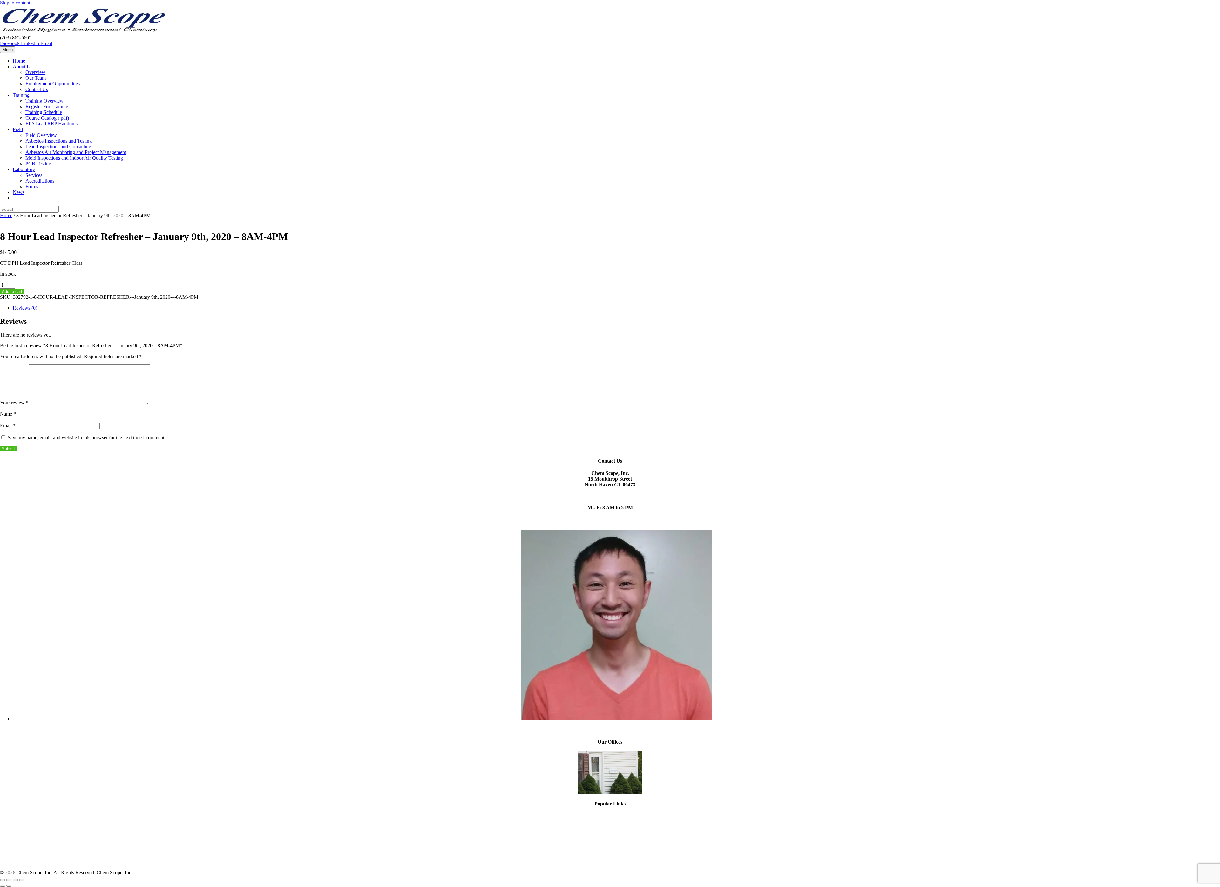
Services (33, 175)
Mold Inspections (610, 827)
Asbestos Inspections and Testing (58, 140)
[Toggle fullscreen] (8, 880)
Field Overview (41, 135)
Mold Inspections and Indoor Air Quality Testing (74, 158)
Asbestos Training (610, 833)
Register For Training (46, 106)
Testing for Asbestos (610, 856)
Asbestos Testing (610, 816)
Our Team (35, 78)
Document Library (610, 861)
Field (18, 129)
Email (8, 425)
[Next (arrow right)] (8, 886)
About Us (22, 66)
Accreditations (39, 180)
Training (21, 95)
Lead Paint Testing (610, 821)
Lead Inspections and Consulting (58, 146)
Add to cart (12, 291)
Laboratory (24, 169)
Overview (35, 72)
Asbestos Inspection (610, 850)
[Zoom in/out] (2, 880)
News (18, 192)
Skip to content (15, 2)
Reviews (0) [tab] (25, 307)
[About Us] (610, 772)
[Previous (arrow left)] (2, 886)
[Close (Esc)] (21, 880)
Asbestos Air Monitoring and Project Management (75, 152)
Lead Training (610, 839)
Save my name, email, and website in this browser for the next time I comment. (87, 437)
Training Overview (44, 100)
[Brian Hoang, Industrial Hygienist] (616, 718)
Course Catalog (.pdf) (47, 118)
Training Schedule (43, 112)
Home (19, 60)
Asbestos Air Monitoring (610, 844)
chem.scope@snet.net (610, 490)
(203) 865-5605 (610, 496)
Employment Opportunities (52, 83)
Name (8, 414)
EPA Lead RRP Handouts (51, 123)
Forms (31, 186)
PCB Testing (38, 163)
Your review (14, 402)
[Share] (15, 880)
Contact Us (36, 89)
